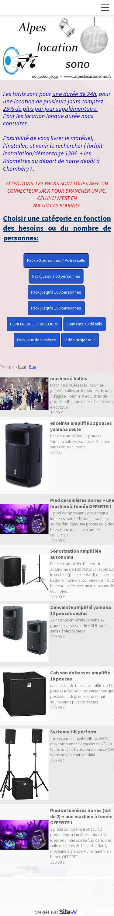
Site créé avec (47, 912)
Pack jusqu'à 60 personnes (56, 276)
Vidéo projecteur (79, 340)
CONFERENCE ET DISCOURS (34, 324)
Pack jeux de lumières (36, 340)
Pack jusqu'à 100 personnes (56, 292)
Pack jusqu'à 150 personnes (56, 308)
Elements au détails (84, 324)
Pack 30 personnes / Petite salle (56, 260)
